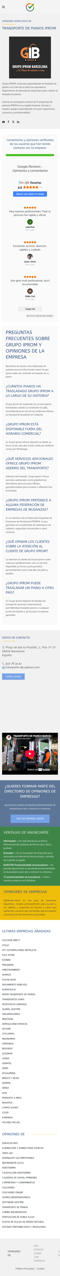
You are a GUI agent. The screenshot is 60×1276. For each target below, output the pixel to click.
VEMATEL (7, 1063)
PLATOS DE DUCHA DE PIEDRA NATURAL (23, 1222)
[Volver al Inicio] (30, 7)
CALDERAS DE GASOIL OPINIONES (19, 1177)
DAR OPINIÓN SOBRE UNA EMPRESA (39, 1253)
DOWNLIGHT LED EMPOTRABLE (18, 1158)
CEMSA (5, 1058)
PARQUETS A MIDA (11, 1098)
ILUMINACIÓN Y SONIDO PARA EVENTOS (23, 1148)
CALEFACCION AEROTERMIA (16, 1172)
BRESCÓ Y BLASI (10, 1078)
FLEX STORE (8, 955)
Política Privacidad (24, 1268)
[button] (3, 7)
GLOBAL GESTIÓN (11, 1009)
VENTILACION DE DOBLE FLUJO (18, 1217)
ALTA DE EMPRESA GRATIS (30, 818)
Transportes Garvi (13, 999)
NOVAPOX (7, 1102)
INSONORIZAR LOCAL (13, 1163)
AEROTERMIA (9, 1167)
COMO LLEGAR (13, 676)
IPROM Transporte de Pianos (18, 994)
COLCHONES (8, 1187)
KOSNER (6, 960)
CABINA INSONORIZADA (14, 1212)
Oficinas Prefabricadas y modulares (24, 1227)
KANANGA (7, 1117)
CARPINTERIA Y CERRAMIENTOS (18, 1182)
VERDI (5, 1068)
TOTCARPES (8, 1033)
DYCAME (6, 1029)
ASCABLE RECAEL (11, 1122)
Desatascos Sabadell (14, 1004)
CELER (5, 1112)
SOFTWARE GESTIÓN (12, 1202)
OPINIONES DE (14, 1253)
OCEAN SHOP (9, 979)
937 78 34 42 (14, 663)
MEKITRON (7, 1019)
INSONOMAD (8, 1038)
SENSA (5, 1088)
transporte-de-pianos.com (22, 667)
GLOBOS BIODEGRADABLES (16, 1197)
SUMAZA (6, 974)
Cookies (40, 1268)
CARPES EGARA (10, 1107)
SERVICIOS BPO (10, 1143)
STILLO (5, 945)
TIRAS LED (7, 1153)
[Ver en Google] (30, 222)
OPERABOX (8, 1043)
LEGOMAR (7, 1053)
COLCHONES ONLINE (12, 1192)
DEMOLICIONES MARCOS (14, 1024)
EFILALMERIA (8, 1073)
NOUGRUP (7, 1048)
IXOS (4, 1093)
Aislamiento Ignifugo (14, 984)
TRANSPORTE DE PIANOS (15, 1207)
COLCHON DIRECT (11, 940)
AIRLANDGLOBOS (11, 1014)
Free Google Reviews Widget (41, 316)
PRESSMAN (7, 965)
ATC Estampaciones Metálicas (19, 950)
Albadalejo (9, 989)
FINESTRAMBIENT (11, 970)
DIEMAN (6, 1083)
